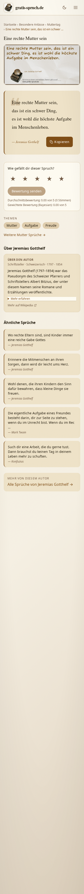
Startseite (10, 25)
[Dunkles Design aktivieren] (64, 7)
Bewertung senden (27, 191)
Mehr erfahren (20, 299)
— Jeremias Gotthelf (25, 142)
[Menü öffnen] (75, 7)
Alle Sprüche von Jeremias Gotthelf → (40, 484)
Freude (51, 225)
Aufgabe (31, 225)
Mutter (12, 225)
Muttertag (53, 25)
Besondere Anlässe (31, 25)
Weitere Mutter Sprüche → (25, 235)
